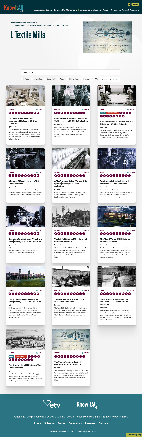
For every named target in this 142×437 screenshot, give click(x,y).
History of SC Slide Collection (22, 23)
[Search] (129, 4)
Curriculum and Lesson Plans (94, 10)
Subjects (49, 423)
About (37, 423)
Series (61, 423)
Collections (75, 423)
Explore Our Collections (65, 10)
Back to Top (132, 435)
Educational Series (42, 10)
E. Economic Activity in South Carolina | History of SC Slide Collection (39, 25)
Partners (90, 423)
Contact (103, 423)
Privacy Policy (91, 431)
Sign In (135, 4)
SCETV (52, 404)
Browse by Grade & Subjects (125, 10)
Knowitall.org (13, 8)
